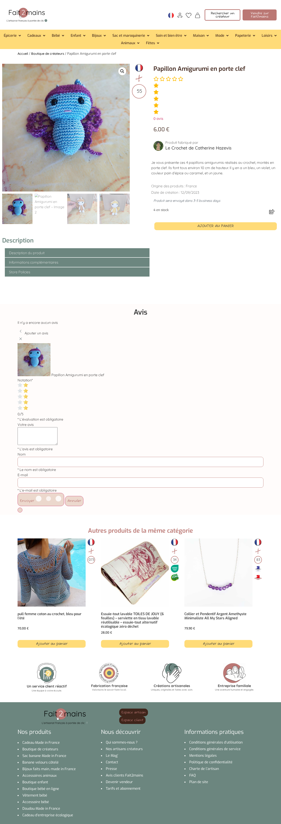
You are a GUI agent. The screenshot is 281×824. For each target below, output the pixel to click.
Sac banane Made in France (44, 755)
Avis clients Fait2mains (124, 775)
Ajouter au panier (215, 226)
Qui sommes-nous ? (122, 742)
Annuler (74, 501)
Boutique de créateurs (47, 53)
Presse (111, 768)
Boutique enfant (35, 782)
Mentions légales (203, 755)
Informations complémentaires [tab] (33, 262)
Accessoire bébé (35, 802)
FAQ (192, 775)
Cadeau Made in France (41, 742)
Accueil (23, 53)
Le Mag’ (112, 755)
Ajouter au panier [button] (51, 644)
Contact (112, 762)
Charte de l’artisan (204, 768)
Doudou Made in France (41, 808)
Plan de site (198, 782)
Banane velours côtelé (40, 762)
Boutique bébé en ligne (40, 788)
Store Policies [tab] (19, 272)
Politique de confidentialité (210, 762)
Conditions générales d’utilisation (216, 742)
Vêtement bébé (34, 795)
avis (158, 118)
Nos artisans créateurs (124, 749)
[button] (13, 35)
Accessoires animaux (39, 775)
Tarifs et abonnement (123, 788)
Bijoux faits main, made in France (49, 769)
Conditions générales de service (215, 749)
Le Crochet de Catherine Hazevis (198, 148)
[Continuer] (20, 510)
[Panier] (197, 15)
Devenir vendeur (119, 782)
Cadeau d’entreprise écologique (47, 815)
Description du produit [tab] (27, 253)
